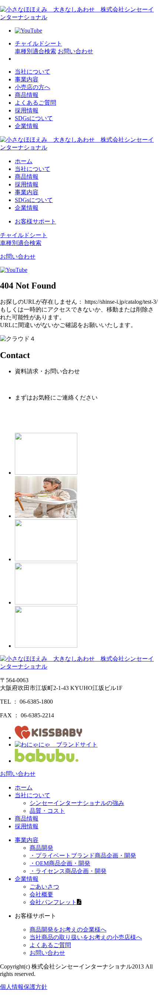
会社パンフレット (53, 902)
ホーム (24, 161)
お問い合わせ (47, 953)
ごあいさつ (44, 886)
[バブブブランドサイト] (48, 761)
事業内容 (26, 79)
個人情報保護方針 (23, 987)
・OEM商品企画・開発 (60, 863)
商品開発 (41, 848)
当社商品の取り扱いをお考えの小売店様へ (86, 937)
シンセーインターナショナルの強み (77, 803)
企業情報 (26, 126)
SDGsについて (34, 118)
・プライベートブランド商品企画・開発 (83, 855)
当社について (32, 71)
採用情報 (26, 110)
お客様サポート (35, 221)
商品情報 (26, 95)
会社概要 (41, 894)
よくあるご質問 (35, 103)
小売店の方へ (32, 87)
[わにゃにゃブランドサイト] (56, 744)
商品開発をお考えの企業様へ (68, 929)
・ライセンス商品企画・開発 (68, 871)
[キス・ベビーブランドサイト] (48, 737)
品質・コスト (47, 811)
